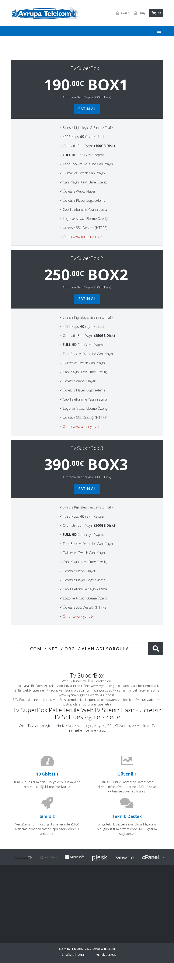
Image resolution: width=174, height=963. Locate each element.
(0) (159, 13)
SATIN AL (87, 108)
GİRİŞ (142, 13)
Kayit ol (126, 13)
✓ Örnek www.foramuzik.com (81, 236)
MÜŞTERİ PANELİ (76, 955)
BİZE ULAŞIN (109, 955)
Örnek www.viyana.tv (78, 616)
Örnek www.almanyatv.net (82, 426)
